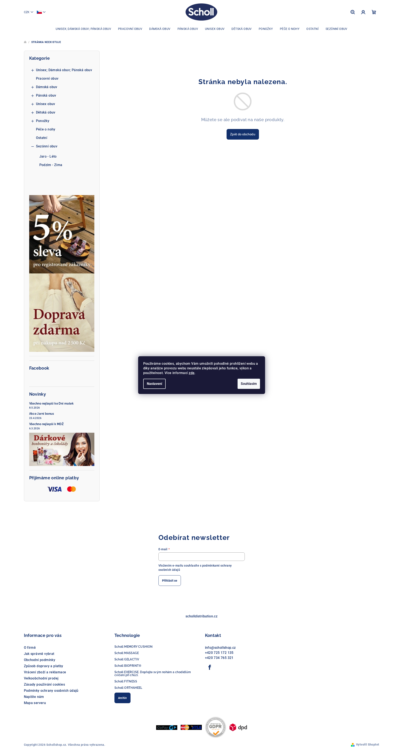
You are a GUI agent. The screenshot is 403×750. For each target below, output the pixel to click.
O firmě (30, 648)
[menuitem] (83, 29)
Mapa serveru (35, 703)
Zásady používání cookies (44, 684)
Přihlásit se (169, 580)
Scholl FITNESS (125, 681)
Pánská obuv (46, 95)
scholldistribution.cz (201, 616)
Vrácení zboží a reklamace (45, 672)
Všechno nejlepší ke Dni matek (51, 403)
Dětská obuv (45, 112)
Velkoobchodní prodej (41, 678)
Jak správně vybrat (39, 654)
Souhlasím (249, 384)
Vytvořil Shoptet (367, 744)
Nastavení (154, 384)
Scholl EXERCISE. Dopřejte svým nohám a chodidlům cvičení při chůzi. (152, 674)
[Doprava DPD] (238, 727)
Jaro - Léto (48, 156)
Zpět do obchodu (242, 134)
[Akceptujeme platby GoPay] (166, 727)
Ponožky (43, 121)
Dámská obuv (46, 87)
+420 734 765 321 (219, 658)
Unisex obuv (45, 104)
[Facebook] (210, 667)
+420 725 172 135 (219, 653)
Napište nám (34, 697)
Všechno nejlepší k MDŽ (46, 424)
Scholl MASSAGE (126, 653)
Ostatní (41, 138)
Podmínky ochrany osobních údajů (51, 691)
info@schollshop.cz (220, 648)
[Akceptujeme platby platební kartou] (191, 727)
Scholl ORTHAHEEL (128, 687)
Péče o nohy (45, 129)
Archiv (122, 698)
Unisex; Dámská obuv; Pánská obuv (64, 70)
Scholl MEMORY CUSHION (133, 646)
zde (191, 373)
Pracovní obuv (47, 78)
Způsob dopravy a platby (43, 666)
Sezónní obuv (47, 146)
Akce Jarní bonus (41, 413)
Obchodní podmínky (39, 660)
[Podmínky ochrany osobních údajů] (215, 727)
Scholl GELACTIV (126, 659)
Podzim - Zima (50, 165)
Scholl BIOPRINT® (128, 665)
